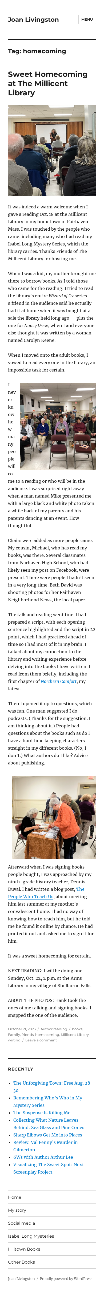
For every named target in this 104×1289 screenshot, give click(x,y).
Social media (21, 1223)
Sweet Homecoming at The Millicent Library (48, 83)
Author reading (54, 1029)
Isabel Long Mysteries (31, 1236)
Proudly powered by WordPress (66, 1279)
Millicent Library (75, 1034)
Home (14, 1197)
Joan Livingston (33, 19)
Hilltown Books (24, 1249)
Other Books (21, 1262)
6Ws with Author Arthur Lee (43, 1157)
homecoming (47, 1034)
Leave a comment (41, 1040)
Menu (87, 19)
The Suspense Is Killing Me (41, 1112)
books (77, 1029)
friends (28, 1034)
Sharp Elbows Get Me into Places (47, 1135)
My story (17, 1210)
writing (14, 1040)
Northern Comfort (59, 681)
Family (14, 1034)
